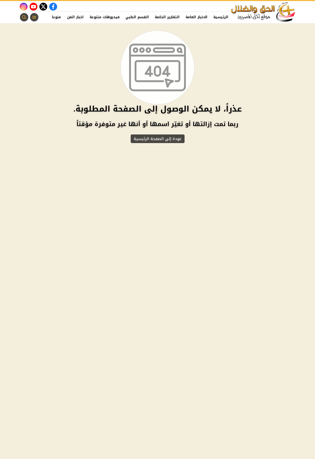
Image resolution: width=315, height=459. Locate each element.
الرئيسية (220, 17)
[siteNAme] (263, 12)
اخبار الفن (75, 17)
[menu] (34, 17)
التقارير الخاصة (167, 17)
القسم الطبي (137, 17)
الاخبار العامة (196, 17)
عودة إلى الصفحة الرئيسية (158, 139)
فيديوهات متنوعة (105, 17)
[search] (24, 17)
